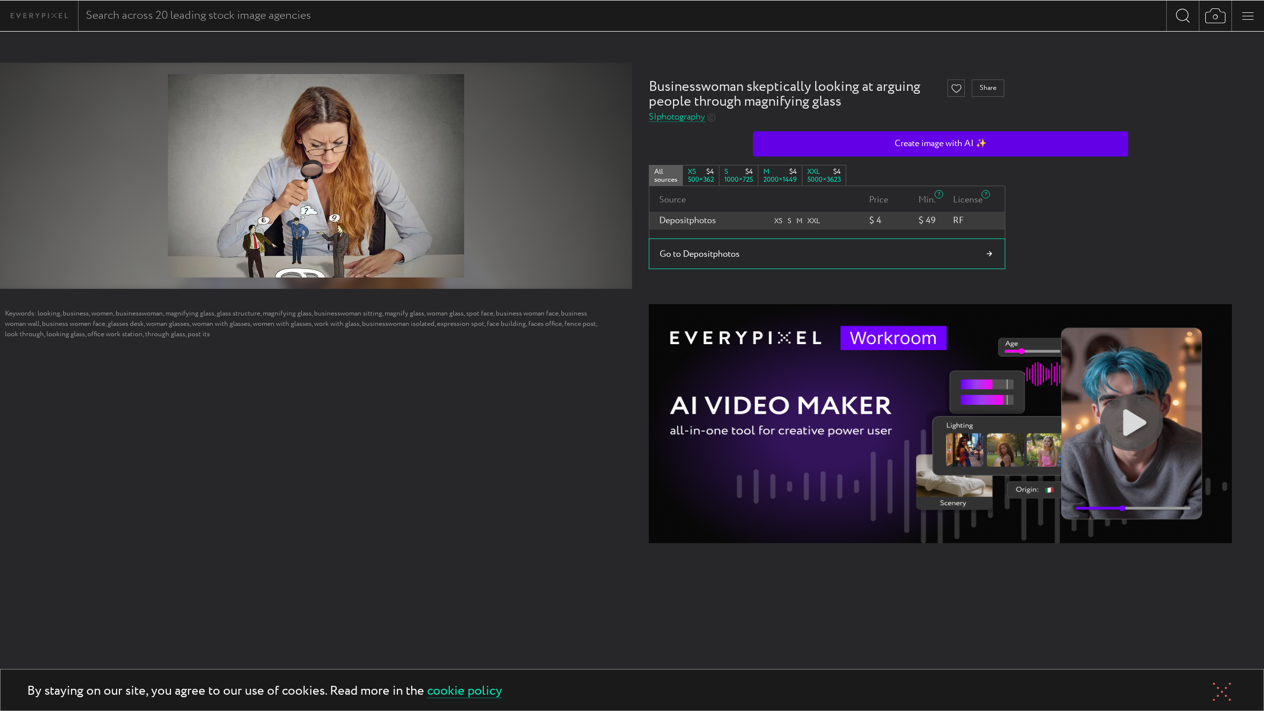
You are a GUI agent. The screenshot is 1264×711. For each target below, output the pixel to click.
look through (24, 334)
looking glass (65, 334)
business (76, 313)
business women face (73, 324)
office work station (115, 334)
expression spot (460, 324)
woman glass (445, 313)
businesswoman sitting (348, 313)
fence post (580, 324)
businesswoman (139, 313)
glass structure (238, 313)
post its (199, 334)
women (102, 313)
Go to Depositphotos (700, 254)
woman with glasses (221, 324)
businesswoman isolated (398, 324)
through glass (165, 334)
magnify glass (404, 313)
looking (49, 313)
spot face (479, 313)
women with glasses (282, 324)
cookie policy (464, 691)
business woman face (527, 313)
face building (506, 324)
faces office (545, 324)
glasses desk (126, 324)
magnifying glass (189, 313)
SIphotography (677, 117)
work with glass (336, 324)
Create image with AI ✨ (941, 143)
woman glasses (168, 324)
